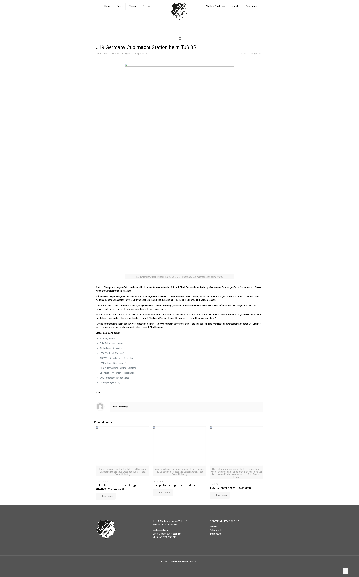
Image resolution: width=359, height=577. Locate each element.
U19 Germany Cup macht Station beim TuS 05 (202, 26)
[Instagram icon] (181, 566)
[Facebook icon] (177, 566)
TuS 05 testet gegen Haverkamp (230, 487)
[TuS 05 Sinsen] (179, 11)
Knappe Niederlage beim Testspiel (175, 485)
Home (138, 26)
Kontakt (213, 526)
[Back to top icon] (345, 571)
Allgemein (169, 26)
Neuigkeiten (153, 26)
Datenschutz (216, 530)
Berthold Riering (120, 53)
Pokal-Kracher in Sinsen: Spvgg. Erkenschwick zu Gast (116, 486)
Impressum (215, 533)
